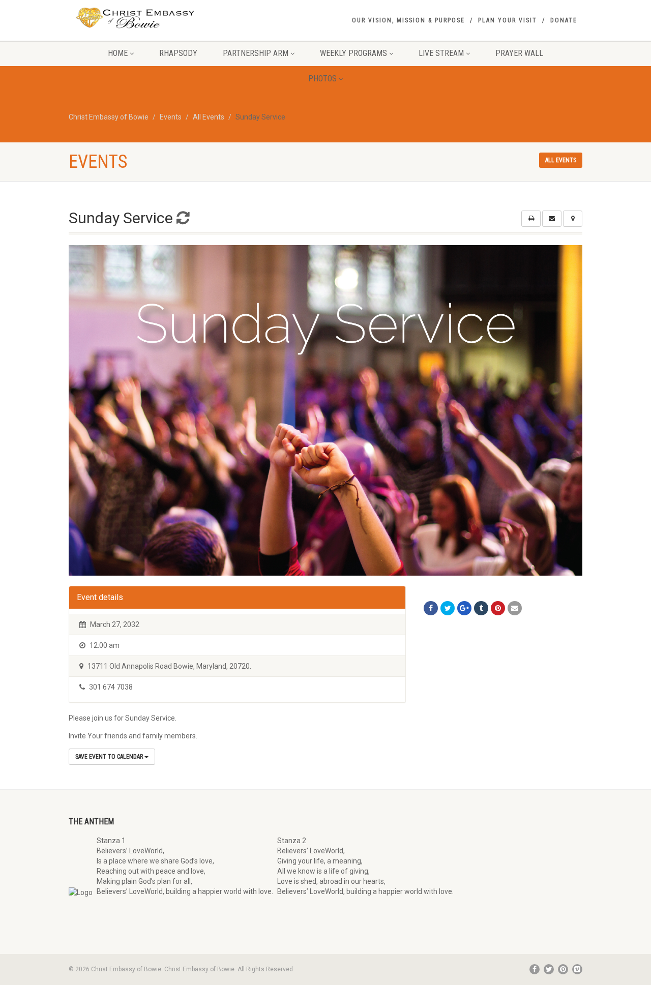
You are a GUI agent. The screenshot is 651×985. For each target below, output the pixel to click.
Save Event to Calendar (109, 756)
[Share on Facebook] (431, 608)
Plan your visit (507, 20)
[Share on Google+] (464, 608)
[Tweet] (447, 608)
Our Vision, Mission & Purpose (408, 20)
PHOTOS (322, 78)
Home (118, 53)
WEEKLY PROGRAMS (353, 53)
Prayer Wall (519, 53)
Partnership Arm (255, 53)
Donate (563, 20)
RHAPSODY (178, 53)
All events (560, 160)
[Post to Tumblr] (481, 608)
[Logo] (149, 18)
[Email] (515, 608)
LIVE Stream (441, 53)
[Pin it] (498, 608)
